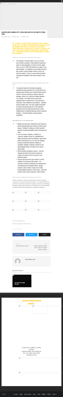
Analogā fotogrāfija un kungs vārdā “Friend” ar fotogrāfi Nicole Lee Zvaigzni (40, 246)
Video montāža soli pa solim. (22, 245)
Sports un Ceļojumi (27, 394)
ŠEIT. (40, 177)
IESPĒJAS (49, 394)
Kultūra (34, 394)
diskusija (15, 229)
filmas (20, 229)
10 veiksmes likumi (15, 36)
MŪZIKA (21, 394)
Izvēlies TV (54, 394)
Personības (16, 394)
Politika (38, 394)
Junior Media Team (6, 36)
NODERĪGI (43, 394)
